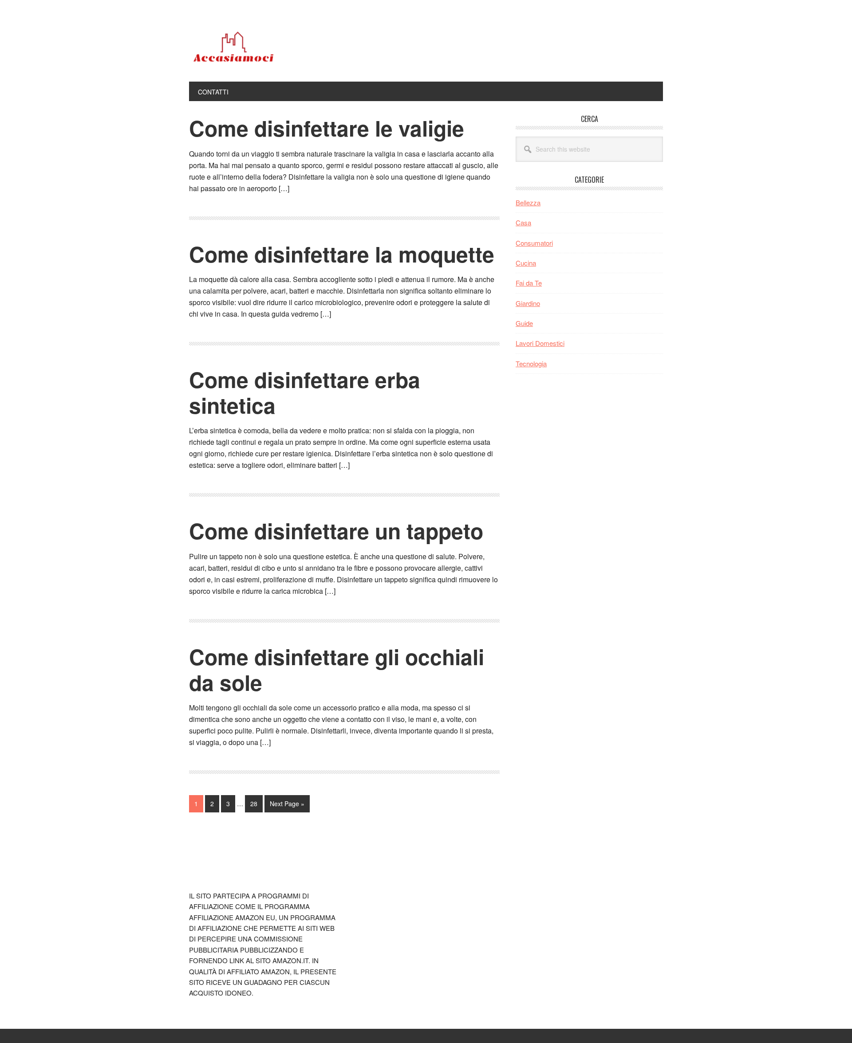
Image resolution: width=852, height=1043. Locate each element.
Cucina (526, 262)
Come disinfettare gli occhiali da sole (336, 669)
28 (256, 803)
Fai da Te (529, 282)
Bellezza (528, 202)
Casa (523, 222)
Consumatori (534, 242)
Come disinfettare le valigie (326, 128)
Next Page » (286, 805)
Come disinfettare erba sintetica (304, 392)
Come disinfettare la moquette (341, 254)
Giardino (528, 303)
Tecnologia (531, 363)
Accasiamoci (249, 48)
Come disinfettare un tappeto (336, 530)
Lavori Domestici (540, 343)
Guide (524, 323)
